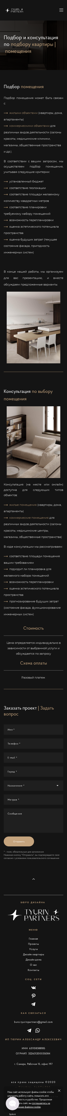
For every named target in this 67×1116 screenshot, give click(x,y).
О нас (33, 964)
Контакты (33, 970)
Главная (33, 938)
